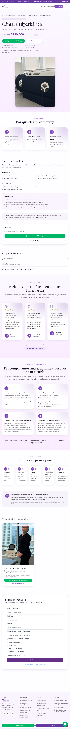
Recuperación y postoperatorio (27, 15)
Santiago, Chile (60, 707)
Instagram (58, 1)
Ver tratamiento (17, 583)
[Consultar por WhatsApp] (65, 724)
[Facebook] (7, 713)
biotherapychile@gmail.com (22, 1)
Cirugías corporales (25, 707)
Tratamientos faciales (26, 700)
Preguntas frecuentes (43, 708)
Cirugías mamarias (25, 710)
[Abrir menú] (66, 6)
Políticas (39, 711)
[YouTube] (11, 713)
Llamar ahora (35, 41)
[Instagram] (3, 713)
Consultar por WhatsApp (36, 236)
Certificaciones (41, 703)
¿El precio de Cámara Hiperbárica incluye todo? (18, 269)
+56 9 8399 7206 (7, 1)
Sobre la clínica (41, 700)
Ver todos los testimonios (35, 348)
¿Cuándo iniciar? (7, 259)
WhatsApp (19, 725)
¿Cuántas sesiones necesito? (11, 264)
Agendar (60, 6)
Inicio (3, 15)
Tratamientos (11, 15)
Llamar (53, 725)
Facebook (65, 1)
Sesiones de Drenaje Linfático (15, 568)
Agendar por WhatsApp (14, 41)
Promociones (41, 705)
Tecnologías (23, 712)
